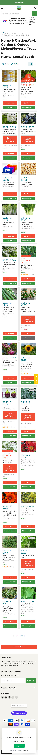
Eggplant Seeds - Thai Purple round (8, 408)
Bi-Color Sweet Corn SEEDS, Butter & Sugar (9, 91)
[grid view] (30, 64)
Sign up (30, 681)
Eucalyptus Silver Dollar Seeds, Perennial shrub (26, 409)
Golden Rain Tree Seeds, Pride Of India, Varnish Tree (28, 511)
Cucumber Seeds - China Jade (27, 266)
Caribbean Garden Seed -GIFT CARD (9, 183)
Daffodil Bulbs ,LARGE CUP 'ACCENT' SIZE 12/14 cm (28, 310)
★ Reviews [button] (36, 379)
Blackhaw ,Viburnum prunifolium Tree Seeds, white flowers (9, 131)
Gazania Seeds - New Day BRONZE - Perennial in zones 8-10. (10, 514)
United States (18, 706)
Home (3, 32)
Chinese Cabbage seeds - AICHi (8, 224)
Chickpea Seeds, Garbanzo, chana (26, 183)
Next (22, 636)
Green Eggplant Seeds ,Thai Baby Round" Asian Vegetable (8, 609)
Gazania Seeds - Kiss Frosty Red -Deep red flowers (28, 462)
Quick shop (9, 103)
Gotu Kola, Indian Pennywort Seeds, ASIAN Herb (9, 557)
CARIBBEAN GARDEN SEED (9, 96)
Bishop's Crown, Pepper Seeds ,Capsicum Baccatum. (28, 89)
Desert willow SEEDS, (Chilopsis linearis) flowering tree (10, 362)
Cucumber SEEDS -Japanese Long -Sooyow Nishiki (9, 309)
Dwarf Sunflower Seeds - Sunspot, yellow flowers (26, 364)
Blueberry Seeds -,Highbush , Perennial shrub (28, 131)
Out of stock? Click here (10, 140)
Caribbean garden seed (8, 186)
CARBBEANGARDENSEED (10, 146)
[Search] (34, 13)
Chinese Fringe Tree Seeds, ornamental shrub (9, 264)
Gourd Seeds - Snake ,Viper (28, 556)
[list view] (35, 64)
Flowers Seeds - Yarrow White (8, 461)
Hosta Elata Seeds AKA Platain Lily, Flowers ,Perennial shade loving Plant (27, 607)
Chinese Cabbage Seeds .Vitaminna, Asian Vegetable (27, 224)
